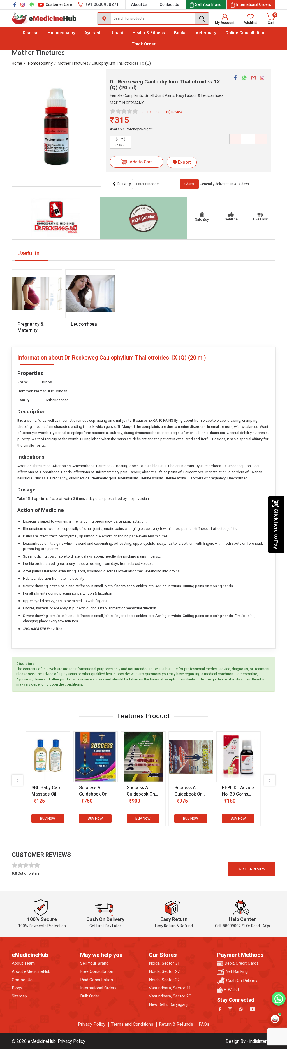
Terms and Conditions (132, 1024)
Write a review (251, 869)
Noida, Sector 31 (164, 963)
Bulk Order (89, 996)
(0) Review (174, 112)
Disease (30, 33)
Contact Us (169, 5)
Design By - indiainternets (250, 1041)
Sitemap (19, 996)
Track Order (144, 44)
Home (17, 63)
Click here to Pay (276, 529)
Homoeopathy (61, 33)
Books (180, 33)
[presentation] (17, 780)
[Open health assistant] (275, 1019)
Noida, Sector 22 (164, 980)
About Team (23, 963)
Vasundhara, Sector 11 (170, 988)
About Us (139, 5)
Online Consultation (244, 33)
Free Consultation (96, 972)
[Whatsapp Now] (279, 999)
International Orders (98, 988)
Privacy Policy (91, 1024)
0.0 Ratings (150, 112)
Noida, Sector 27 (164, 972)
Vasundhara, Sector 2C (170, 996)
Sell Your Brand (94, 963)
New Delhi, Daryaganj (168, 1005)
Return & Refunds (176, 1024)
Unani (117, 33)
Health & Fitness (148, 33)
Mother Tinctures (73, 63)
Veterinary (206, 33)
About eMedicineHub (31, 972)
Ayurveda (93, 33)
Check (189, 184)
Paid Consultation (96, 980)
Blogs (17, 988)
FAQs (204, 1024)
